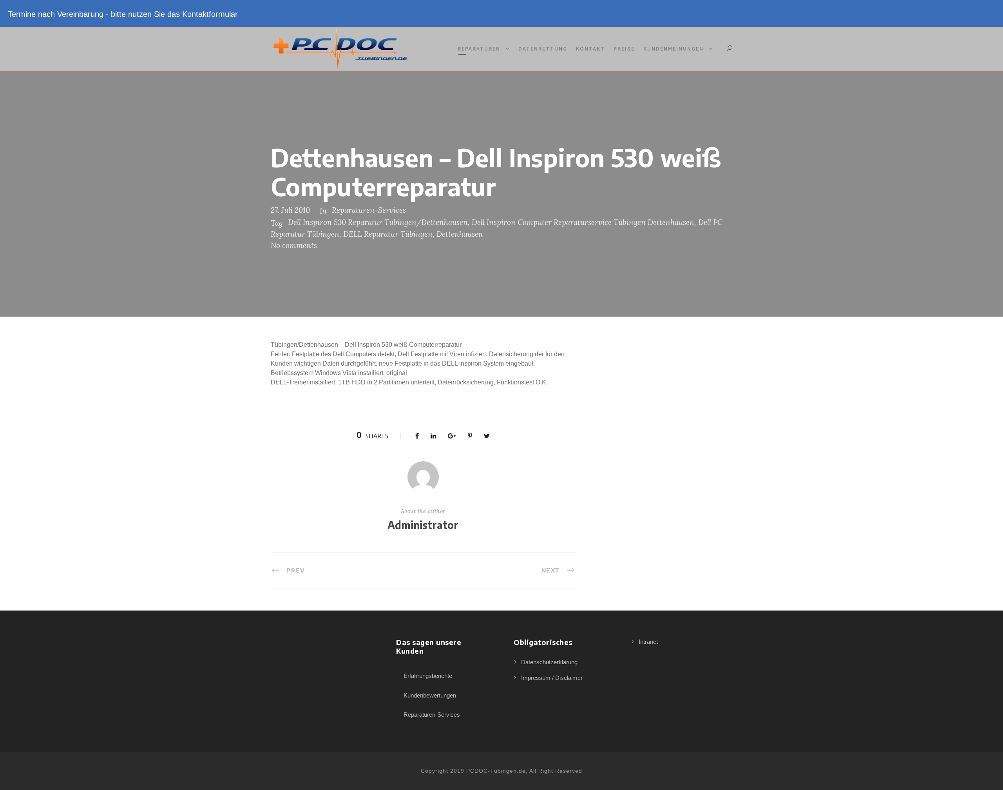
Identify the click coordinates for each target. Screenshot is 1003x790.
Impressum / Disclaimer (552, 677)
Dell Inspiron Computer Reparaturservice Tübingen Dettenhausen (583, 222)
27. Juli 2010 (290, 210)
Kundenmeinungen (673, 48)
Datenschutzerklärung (549, 662)
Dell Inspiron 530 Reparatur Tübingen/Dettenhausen (378, 222)
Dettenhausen (459, 234)
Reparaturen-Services (369, 210)
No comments (294, 245)
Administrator (422, 524)
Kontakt (590, 48)
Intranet (648, 641)
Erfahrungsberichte (428, 675)
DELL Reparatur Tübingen (388, 234)
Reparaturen (479, 48)
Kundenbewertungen (430, 695)
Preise (624, 48)
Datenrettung (542, 48)
